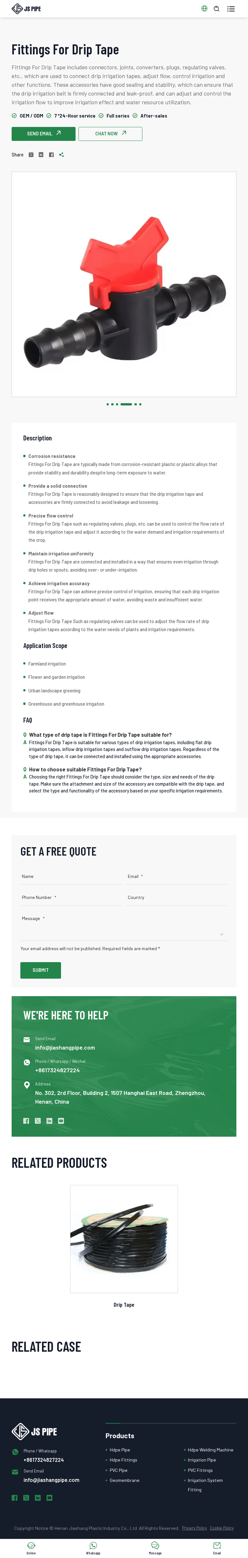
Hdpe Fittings (123, 1459)
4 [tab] (126, 404)
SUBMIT (41, 970)
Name (28, 876)
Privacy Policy (194, 1527)
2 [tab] (112, 404)
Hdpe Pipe (120, 1449)
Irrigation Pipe (202, 1459)
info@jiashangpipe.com (65, 1047)
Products (120, 1435)
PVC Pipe (119, 1470)
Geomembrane (125, 1480)
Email (133, 876)
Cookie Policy (222, 1527)
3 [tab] (117, 404)
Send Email (43, 133)
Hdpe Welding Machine (210, 1449)
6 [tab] (140, 404)
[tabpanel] (124, 284)
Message (31, 918)
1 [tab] (108, 404)
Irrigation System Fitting (205, 1484)
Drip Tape (124, 1304)
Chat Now (110, 133)
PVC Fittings (200, 1470)
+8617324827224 (57, 1070)
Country (136, 897)
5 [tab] (135, 404)
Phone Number (37, 897)
